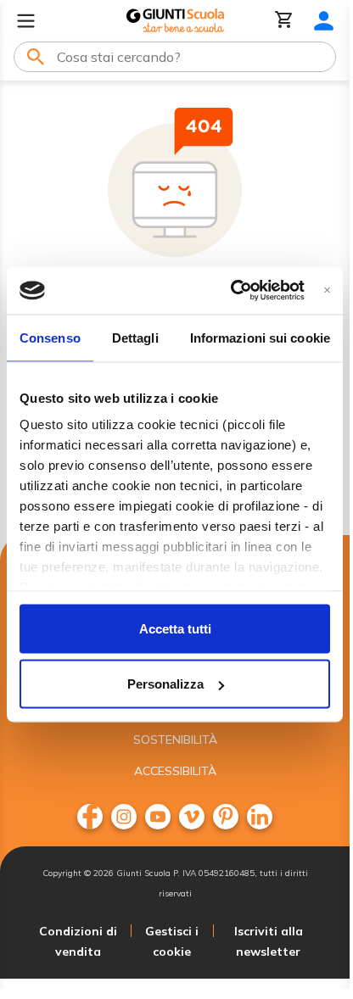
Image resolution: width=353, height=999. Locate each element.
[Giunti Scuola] (175, 20)
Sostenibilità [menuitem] (175, 739)
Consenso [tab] (50, 337)
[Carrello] (284, 20)
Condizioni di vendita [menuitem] (78, 941)
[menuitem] (90, 816)
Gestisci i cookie (172, 941)
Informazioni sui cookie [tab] (260, 337)
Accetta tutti (175, 628)
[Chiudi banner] (327, 290)
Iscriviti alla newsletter (268, 941)
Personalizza (165, 684)
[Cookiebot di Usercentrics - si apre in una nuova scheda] (231, 291)
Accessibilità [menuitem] (175, 771)
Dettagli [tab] (135, 337)
